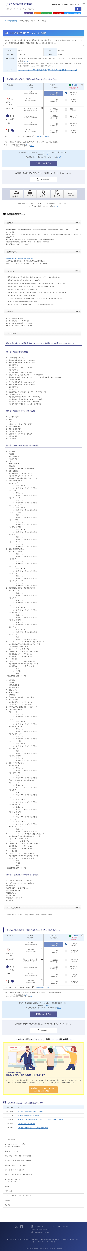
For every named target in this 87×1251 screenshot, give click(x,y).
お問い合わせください (42, 137)
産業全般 (7, 1200)
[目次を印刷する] (30, 194)
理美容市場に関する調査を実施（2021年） (20, 258)
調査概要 (43, 223)
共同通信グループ (43, 1242)
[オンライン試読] (70, 194)
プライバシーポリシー (15, 1239)
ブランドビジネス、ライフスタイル (16, 1170)
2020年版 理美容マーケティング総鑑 (28, 1115)
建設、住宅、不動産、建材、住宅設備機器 (18, 1156)
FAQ (32, 1242)
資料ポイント (43, 271)
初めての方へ (59, 13)
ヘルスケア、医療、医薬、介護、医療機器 (18, 1160)
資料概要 (43, 312)
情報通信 (7, 1186)
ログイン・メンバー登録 (74, 13)
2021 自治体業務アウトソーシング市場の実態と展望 (33, 1128)
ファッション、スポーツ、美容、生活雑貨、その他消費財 (15, 1145)
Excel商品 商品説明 (43, 908)
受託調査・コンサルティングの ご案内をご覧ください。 (43, 1089)
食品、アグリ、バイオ (12, 1151)
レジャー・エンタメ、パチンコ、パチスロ (18, 1196)
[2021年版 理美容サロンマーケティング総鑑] (43, 194)
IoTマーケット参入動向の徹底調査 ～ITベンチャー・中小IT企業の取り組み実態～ (41, 1120)
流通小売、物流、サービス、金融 (15, 1165)
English (57, 4)
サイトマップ (76, 4)
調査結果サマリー (43, 252)
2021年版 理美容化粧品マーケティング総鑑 (30, 1111)
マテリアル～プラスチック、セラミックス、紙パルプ (14, 1180)
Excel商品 (75, 85)
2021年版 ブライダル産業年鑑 (26, 1124)
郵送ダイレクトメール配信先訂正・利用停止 (55, 1239)
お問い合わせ (48, 13)
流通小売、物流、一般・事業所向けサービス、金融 (62, 70)
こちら (26, 61)
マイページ (29, 13)
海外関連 (7, 1205)
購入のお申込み (44, 163)
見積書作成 (45, 179)
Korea (66, 4)
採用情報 (54, 1242)
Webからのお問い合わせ (41, 1232)
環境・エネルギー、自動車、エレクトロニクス (19, 1174)
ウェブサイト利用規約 (31, 1239)
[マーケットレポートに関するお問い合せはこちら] (16, 194)
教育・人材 (8, 1191)
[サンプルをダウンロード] (57, 194)
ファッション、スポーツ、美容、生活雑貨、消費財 (32, 70)
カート (38, 13)
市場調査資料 (12, 21)
